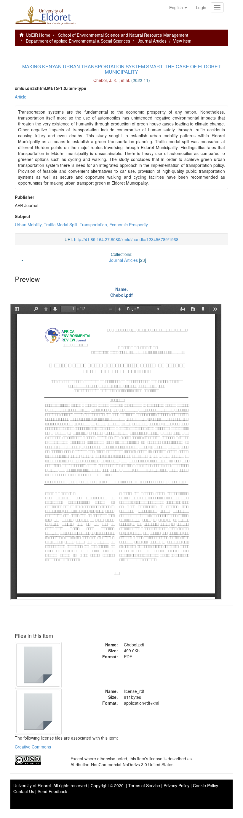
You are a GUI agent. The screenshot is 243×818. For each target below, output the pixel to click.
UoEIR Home (38, 35)
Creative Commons (33, 747)
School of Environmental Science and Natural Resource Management (123, 35)
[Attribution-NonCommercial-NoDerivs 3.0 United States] (38, 760)
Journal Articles (152, 41)
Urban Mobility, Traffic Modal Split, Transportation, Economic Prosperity (81, 225)
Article (20, 97)
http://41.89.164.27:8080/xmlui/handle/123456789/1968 (126, 239)
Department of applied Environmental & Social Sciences (78, 41)
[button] (178, 7)
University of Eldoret (32, 785)
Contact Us (23, 791)
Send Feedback (52, 791)
